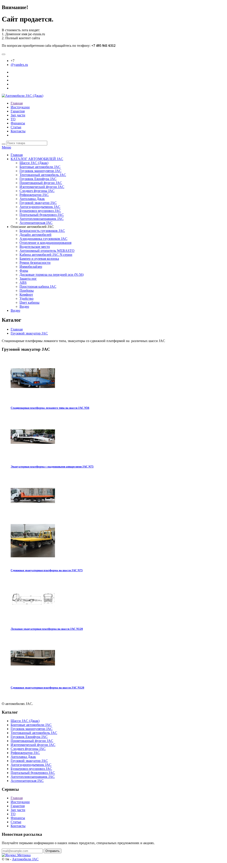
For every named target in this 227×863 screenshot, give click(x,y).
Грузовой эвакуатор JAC (38, 203)
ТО (13, 119)
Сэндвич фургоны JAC (37, 191)
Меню (6, 147)
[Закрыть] (3, 54)
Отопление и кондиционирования (45, 243)
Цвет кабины (29, 302)
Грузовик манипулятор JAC (40, 171)
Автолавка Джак (32, 199)
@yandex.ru (19, 65)
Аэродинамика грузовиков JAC (43, 239)
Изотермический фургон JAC (42, 187)
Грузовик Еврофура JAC (38, 179)
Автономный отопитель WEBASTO (47, 250)
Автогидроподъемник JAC (40, 207)
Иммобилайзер (31, 266)
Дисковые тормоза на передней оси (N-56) (52, 274)
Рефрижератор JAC (34, 195)
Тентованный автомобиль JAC (43, 175)
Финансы (18, 123)
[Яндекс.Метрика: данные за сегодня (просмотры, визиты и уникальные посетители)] (16, 855)
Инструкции (20, 107)
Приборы (27, 290)
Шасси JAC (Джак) (34, 163)
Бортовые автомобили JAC (40, 167)
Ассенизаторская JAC (36, 223)
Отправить (52, 851)
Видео (24, 306)
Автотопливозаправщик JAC (42, 219)
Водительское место (35, 247)
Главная (17, 103)
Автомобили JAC (25, 859)
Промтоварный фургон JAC (41, 183)
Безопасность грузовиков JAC (42, 231)
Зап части (18, 115)
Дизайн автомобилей (35, 235)
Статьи (16, 127)
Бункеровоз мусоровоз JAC (40, 211)
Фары (24, 270)
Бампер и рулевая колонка (39, 258)
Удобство (26, 298)
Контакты (18, 131)
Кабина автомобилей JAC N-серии (46, 254)
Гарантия (18, 111)
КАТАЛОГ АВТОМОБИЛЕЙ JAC (37, 159)
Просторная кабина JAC (38, 286)
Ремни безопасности (35, 262)
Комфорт (26, 294)
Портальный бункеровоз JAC (42, 215)
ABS (23, 282)
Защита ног (28, 278)
